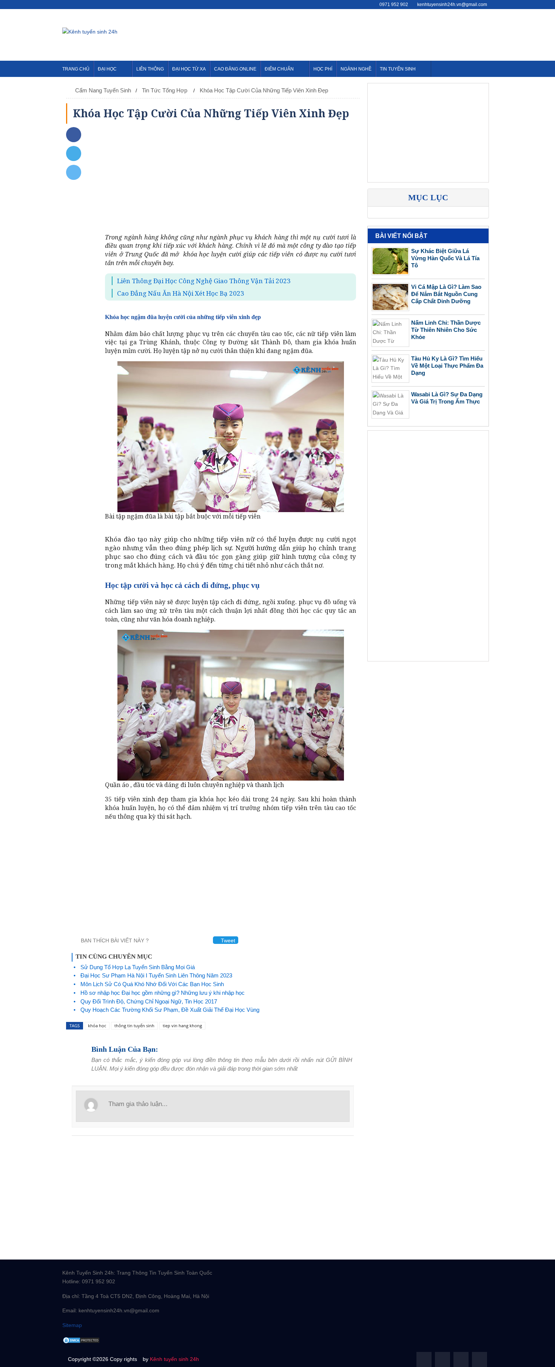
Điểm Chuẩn (279, 69)
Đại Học (107, 69)
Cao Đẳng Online (235, 69)
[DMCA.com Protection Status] (81, 1340)
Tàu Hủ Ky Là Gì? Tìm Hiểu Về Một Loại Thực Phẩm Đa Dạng (447, 365)
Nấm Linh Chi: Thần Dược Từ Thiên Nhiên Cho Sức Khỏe (446, 329)
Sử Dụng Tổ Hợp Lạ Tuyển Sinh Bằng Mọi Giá (137, 967)
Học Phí (322, 69)
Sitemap (72, 1325)
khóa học (97, 1025)
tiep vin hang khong (182, 1025)
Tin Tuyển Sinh (398, 69)
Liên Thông (150, 69)
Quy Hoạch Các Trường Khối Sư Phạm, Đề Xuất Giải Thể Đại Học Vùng (169, 1009)
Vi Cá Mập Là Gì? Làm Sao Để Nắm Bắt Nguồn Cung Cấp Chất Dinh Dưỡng (446, 294)
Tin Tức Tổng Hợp (165, 90)
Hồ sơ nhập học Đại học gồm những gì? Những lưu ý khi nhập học (162, 993)
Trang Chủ (75, 69)
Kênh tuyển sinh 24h (174, 1359)
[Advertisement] (355, 34)
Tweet (227, 940)
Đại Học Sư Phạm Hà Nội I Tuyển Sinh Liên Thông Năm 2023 (156, 975)
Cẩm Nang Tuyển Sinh (103, 90)
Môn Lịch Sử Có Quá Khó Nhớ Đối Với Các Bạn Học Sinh (152, 984)
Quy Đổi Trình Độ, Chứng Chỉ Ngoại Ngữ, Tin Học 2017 (148, 1001)
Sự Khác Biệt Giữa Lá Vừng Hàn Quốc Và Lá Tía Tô (445, 258)
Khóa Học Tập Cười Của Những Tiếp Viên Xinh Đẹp (264, 90)
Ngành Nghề (356, 69)
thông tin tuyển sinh (134, 1025)
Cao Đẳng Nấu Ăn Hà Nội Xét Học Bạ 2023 (180, 293)
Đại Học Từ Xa (189, 69)
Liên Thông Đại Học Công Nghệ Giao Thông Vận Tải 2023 (204, 280)
